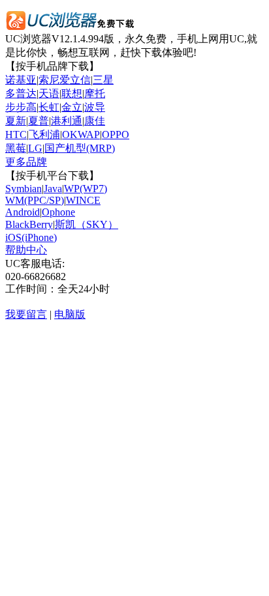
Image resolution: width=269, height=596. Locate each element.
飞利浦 (44, 134)
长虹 (49, 107)
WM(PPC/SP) (34, 200)
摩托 (94, 93)
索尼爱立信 (65, 79)
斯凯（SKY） (86, 224)
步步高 (21, 107)
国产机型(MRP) (79, 148)
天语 (49, 93)
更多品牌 (26, 161)
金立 (71, 107)
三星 (103, 79)
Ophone (58, 212)
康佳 (94, 120)
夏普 (38, 120)
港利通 (66, 120)
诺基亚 (21, 79)
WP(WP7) (85, 188)
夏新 (15, 120)
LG (35, 148)
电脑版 (70, 314)
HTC (16, 134)
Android (22, 212)
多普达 (21, 93)
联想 (71, 93)
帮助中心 (26, 249)
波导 (94, 107)
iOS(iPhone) (31, 237)
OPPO (115, 134)
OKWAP (81, 134)
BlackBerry (29, 224)
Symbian (23, 188)
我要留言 (26, 314)
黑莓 (15, 148)
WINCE (83, 200)
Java (53, 188)
